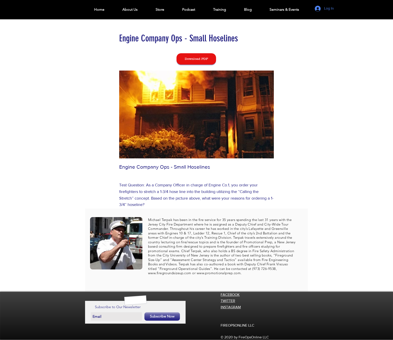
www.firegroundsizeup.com (169, 273)
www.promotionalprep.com (219, 273)
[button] (129, 9)
